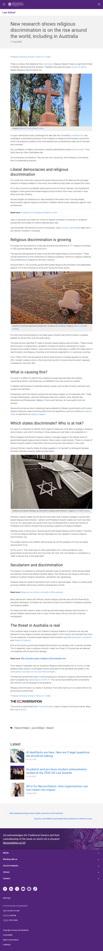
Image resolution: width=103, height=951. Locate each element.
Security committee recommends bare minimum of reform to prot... (63, 818)
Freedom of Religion (22, 728)
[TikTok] (35, 889)
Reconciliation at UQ (14, 842)
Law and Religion (38, 728)
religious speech (38, 414)
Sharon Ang (78, 326)
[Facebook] (5, 889)
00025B (13, 915)
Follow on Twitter (43, 57)
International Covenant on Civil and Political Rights (32, 672)
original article (20, 709)
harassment (76, 637)
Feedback (7, 945)
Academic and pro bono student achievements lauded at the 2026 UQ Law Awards (56, 771)
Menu (4, 4)
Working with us (10, 859)
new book (79, 149)
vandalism (87, 637)
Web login (7, 898)
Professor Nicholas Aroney (22, 57)
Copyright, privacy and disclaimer (16, 930)
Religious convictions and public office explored (42, 592)
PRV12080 (13, 920)
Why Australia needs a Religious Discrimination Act (43, 658)
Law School (9, 12)
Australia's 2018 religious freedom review (39, 212)
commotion (47, 64)
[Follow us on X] (17, 889)
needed (80, 666)
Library (6, 872)
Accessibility (8, 935)
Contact (6, 878)
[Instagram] (29, 889)
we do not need (78, 67)
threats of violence (22, 640)
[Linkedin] (11, 889)
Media (6, 853)
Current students (10, 865)
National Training (26, 128)
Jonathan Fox (77, 135)
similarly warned (68, 228)
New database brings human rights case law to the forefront (36, 813)
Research (50, 728)
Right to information (11, 940)
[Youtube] (23, 889)
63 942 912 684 (13, 911)
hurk (77, 511)
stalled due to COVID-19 (39, 680)
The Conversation (46, 706)
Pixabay (41, 128)
